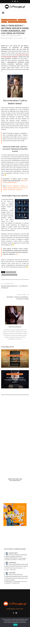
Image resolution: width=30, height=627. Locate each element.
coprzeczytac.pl (5, 35)
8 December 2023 (15, 583)
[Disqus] (15, 417)
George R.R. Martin (11, 272)
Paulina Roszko (15, 364)
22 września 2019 (14, 366)
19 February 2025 (21, 559)
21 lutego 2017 (19, 38)
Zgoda (15, 624)
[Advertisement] (14, 537)
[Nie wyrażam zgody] (28, 622)
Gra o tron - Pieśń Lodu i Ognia (9, 274)
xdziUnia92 (12, 572)
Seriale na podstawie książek (17, 21)
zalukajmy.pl (12, 562)
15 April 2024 (12, 569)
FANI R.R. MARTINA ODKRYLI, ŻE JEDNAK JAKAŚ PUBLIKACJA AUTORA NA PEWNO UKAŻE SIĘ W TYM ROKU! (15, 187)
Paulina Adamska (7, 38)
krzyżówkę (22, 554)
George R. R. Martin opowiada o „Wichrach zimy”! (15, 380)
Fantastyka (21, 19)
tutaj (16, 254)
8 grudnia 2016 (14, 386)
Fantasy (4, 21)
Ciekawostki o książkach (14, 374)
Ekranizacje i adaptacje (9, 19)
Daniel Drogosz (13, 553)
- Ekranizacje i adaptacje (15, 35)
